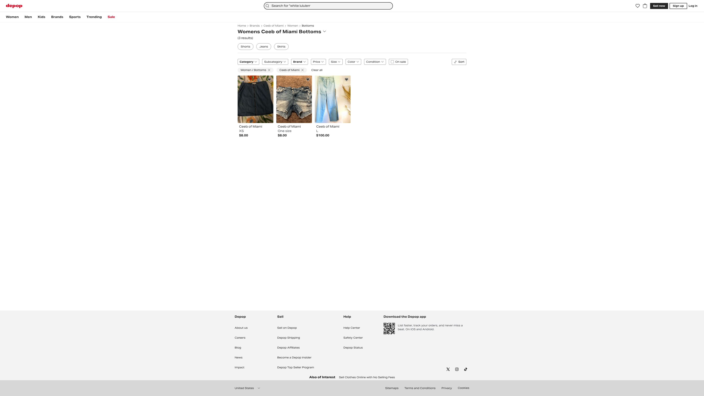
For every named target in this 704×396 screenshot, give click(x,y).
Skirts (281, 46)
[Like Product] (269, 79)
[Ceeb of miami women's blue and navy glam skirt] (255, 99)
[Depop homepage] (14, 6)
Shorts (245, 46)
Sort (461, 61)
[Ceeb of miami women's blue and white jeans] (333, 99)
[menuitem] (12, 17)
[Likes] (637, 5)
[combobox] (328, 6)
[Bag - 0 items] (645, 5)
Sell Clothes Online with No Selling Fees (367, 377)
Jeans (263, 46)
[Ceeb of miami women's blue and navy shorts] (294, 99)
